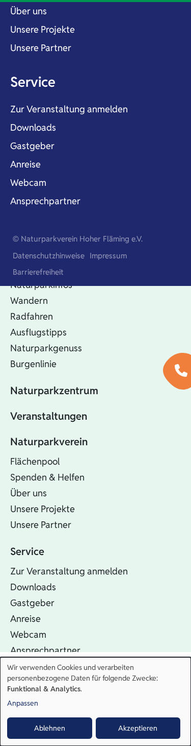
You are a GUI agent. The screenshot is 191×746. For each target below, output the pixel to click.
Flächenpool (35, 461)
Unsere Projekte (42, 29)
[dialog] (95, 701)
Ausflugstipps (38, 332)
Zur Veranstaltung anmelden (69, 109)
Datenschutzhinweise (49, 255)
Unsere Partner (40, 48)
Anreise (25, 164)
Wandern (29, 300)
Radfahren (31, 316)
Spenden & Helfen (47, 477)
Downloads (33, 127)
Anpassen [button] (22, 703)
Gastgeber (32, 146)
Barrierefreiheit (38, 272)
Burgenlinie (33, 364)
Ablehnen (49, 728)
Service (33, 82)
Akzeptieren (137, 728)
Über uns (28, 11)
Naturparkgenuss (46, 348)
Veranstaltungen (48, 416)
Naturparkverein (49, 441)
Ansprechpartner (45, 201)
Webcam (28, 182)
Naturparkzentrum (54, 390)
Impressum (108, 255)
